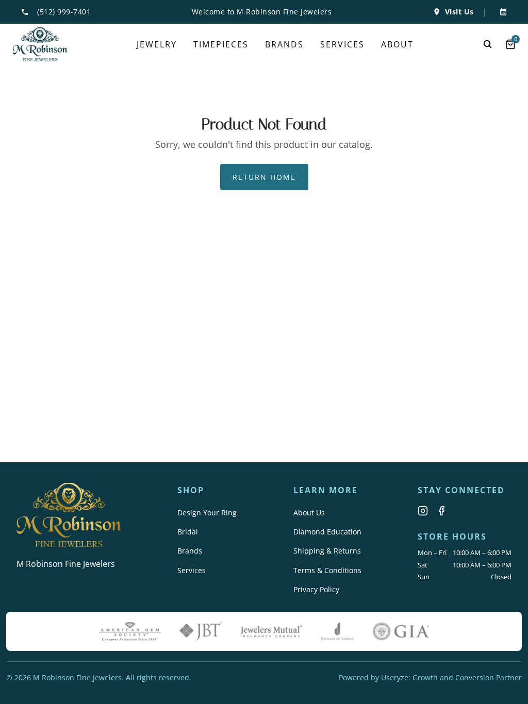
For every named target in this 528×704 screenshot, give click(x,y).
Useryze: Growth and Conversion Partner (451, 677)
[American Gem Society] (130, 631)
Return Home (264, 177)
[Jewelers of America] (337, 631)
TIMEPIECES (221, 44)
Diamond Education (327, 532)
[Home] (40, 44)
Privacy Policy (316, 589)
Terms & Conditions (327, 570)
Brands (189, 551)
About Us (309, 512)
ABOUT (397, 44)
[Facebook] (441, 511)
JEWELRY (157, 44)
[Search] (488, 44)
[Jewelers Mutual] (271, 631)
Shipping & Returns (327, 551)
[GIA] (400, 631)
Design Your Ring (207, 512)
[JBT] (200, 631)
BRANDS (284, 44)
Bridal (187, 532)
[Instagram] (423, 511)
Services (191, 570)
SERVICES (342, 44)
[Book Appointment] (501, 12)
